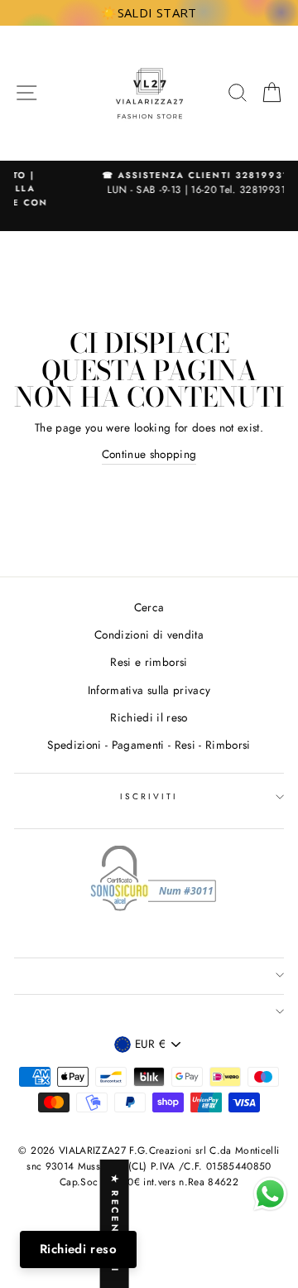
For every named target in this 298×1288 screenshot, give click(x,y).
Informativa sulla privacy (149, 690)
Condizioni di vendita (149, 634)
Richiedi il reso (148, 717)
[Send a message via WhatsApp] (270, 1194)
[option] (153, 184)
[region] (149, 13)
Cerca (149, 607)
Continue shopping (149, 454)
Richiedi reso (78, 1249)
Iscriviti (149, 796)
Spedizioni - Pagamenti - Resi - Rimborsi (149, 744)
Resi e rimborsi (148, 662)
